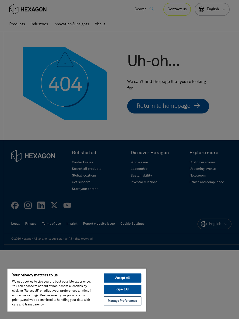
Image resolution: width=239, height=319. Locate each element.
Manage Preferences (122, 300)
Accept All (122, 278)
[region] (76, 290)
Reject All (122, 289)
